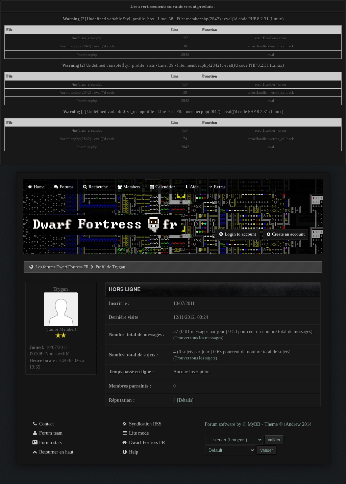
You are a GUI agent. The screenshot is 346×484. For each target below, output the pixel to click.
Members (131, 186)
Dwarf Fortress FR (146, 442)
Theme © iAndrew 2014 (288, 424)
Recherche (98, 186)
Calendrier (164, 186)
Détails (185, 400)
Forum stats (49, 442)
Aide (193, 186)
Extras (219, 186)
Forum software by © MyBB (233, 424)
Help (133, 452)
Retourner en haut (55, 452)
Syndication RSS (145, 423)
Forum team (50, 433)
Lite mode (138, 433)
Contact (46, 423)
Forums (66, 186)
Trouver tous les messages (198, 337)
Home (38, 186)
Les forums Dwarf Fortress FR (62, 266)
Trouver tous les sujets (195, 357)
